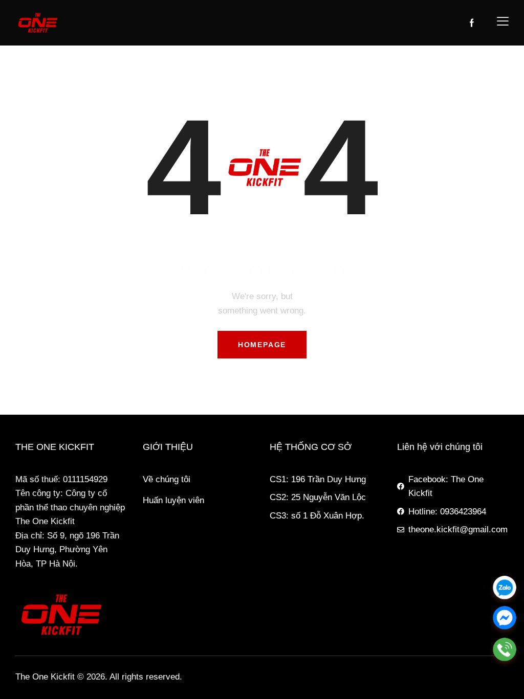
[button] (503, 21)
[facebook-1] (472, 23)
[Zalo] (504, 587)
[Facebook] (504, 618)
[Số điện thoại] (504, 649)
